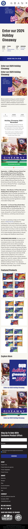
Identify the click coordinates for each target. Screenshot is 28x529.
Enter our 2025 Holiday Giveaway (14, 387)
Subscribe (14, 456)
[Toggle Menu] (25, 3)
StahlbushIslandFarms (10, 50)
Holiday (22, 49)
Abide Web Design (21, 528)
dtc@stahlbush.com (5, 501)
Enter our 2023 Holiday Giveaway (14, 418)
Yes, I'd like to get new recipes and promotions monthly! (12, 451)
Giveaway (23, 48)
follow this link (9, 221)
